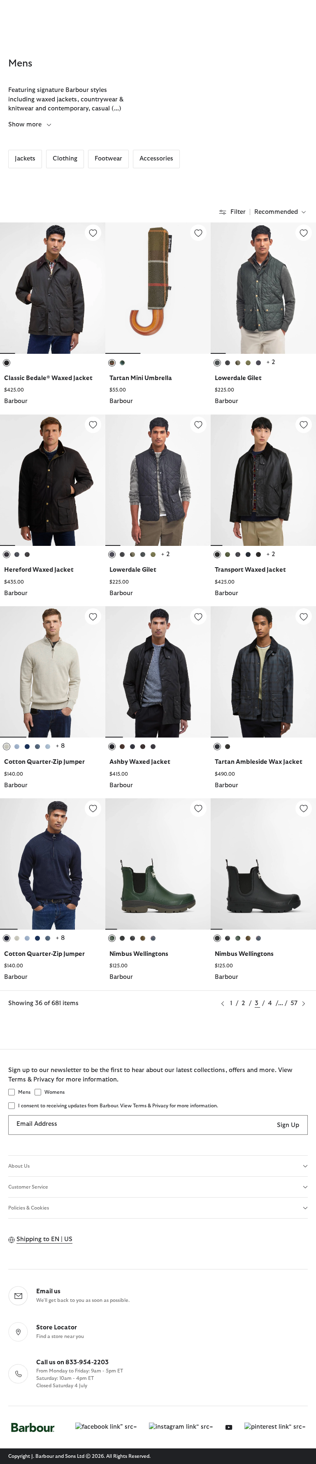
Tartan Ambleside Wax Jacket (258, 762)
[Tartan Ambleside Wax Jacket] (303, 616)
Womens (54, 1092)
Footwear (108, 159)
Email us (48, 1291)
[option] (52, 318)
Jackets (25, 159)
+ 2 (270, 362)
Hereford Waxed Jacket (39, 570)
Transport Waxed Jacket (250, 570)
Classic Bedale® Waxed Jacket (48, 378)
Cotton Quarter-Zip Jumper (44, 762)
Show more (25, 124)
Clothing (65, 159)
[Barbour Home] (33, 1427)
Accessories (156, 159)
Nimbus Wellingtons (138, 954)
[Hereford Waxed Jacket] (93, 425)
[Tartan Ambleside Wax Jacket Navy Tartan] (263, 672)
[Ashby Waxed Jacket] (198, 616)
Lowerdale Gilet (238, 378)
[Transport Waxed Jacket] (303, 425)
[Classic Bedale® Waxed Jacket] (93, 233)
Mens (24, 1092)
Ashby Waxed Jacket (139, 762)
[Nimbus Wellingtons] (198, 808)
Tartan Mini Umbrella (140, 378)
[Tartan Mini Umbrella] (198, 233)
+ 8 (60, 746)
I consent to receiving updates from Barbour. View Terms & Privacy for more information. (118, 1105)
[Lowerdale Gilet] (303, 233)
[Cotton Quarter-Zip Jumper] (93, 616)
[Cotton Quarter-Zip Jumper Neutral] (52, 672)
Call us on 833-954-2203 (72, 1362)
